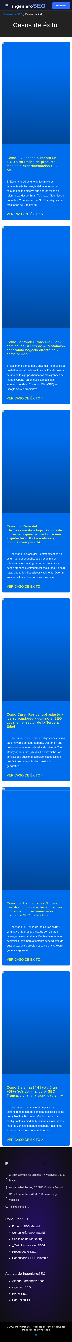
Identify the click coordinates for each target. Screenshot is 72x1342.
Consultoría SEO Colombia (30, 1258)
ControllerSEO (21, 1300)
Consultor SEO (13, 14)
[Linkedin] (36, 1335)
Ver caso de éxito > (25, 214)
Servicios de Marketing (27, 1239)
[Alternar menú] (6, 5)
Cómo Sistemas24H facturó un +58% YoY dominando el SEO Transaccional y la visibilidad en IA (35, 1091)
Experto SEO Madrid (26, 1226)
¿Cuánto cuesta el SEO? (28, 1245)
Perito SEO (19, 1293)
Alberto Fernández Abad (28, 1281)
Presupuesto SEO (24, 1251)
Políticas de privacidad (36, 1329)
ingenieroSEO (21, 1287)
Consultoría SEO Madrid (28, 1232)
